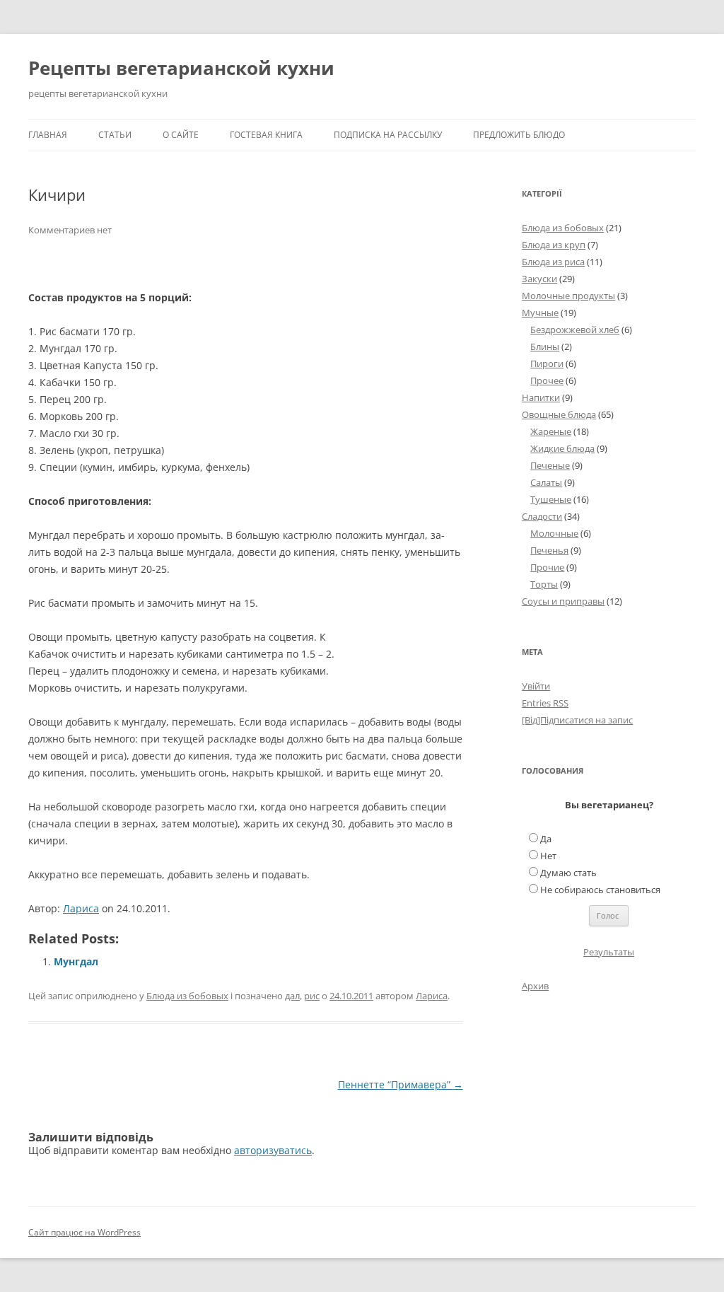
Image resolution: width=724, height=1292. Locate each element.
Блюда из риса (553, 261)
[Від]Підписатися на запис (577, 720)
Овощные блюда (559, 414)
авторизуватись (273, 1150)
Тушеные (550, 499)
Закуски (539, 278)
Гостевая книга (266, 135)
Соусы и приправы (563, 601)
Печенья (549, 550)
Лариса (81, 908)
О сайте (181, 135)
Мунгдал (76, 961)
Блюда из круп (553, 244)
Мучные (540, 312)
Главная (47, 135)
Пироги (547, 363)
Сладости (542, 516)
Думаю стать (568, 872)
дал (292, 995)
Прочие (547, 567)
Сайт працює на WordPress (84, 1232)
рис (312, 995)
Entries (545, 703)
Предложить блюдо (519, 135)
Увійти (536, 686)
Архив (535, 985)
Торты (544, 584)
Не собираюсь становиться (600, 889)
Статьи (115, 135)
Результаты (608, 951)
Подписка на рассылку (388, 135)
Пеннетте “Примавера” (400, 1084)
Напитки (541, 397)
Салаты (546, 482)
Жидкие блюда (562, 448)
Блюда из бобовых (187, 995)
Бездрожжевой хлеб (574, 329)
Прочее (547, 380)
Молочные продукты (568, 295)
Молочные (554, 533)
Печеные (550, 465)
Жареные (550, 431)
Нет (548, 855)
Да (545, 838)
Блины (544, 346)
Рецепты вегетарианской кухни (181, 68)
